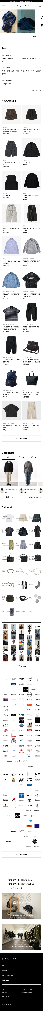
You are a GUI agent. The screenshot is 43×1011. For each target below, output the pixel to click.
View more (35, 91)
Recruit (4, 989)
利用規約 (4, 992)
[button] (30, 36)
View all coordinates (32, 497)
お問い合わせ (5, 996)
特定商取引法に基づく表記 (29, 992)
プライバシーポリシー (27, 989)
